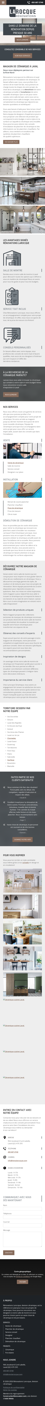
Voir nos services (22, 56)
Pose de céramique (15, 508)
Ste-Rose (10, 760)
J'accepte (22, 1282)
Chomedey (11, 738)
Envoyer (8, 1253)
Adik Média (9, 1398)
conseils (25, 862)
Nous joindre (22, 40)
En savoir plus (11, 142)
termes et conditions (23, 1276)
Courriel (6, 1222)
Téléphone (7, 1213)
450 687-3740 (13, 1152)
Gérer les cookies (10, 1390)
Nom (5, 1205)
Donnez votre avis (22, 839)
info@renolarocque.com (17, 1161)
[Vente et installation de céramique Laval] (22, 12)
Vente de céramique (16, 463)
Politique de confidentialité (13, 1387)
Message (6, 1230)
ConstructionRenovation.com (14, 1396)
